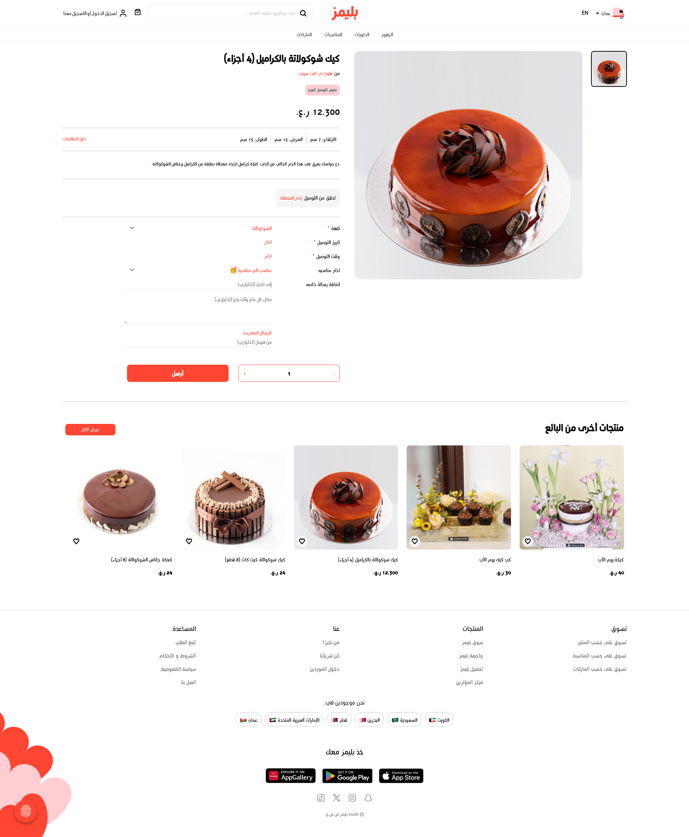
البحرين (373, 719)
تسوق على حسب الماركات (600, 669)
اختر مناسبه (329, 270)
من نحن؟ (331, 642)
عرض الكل (90, 429)
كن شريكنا (330, 655)
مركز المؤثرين (469, 682)
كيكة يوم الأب (611, 559)
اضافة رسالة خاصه (323, 284)
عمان (252, 719)
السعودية (408, 719)
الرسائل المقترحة (257, 333)
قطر (342, 719)
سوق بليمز (472, 642)
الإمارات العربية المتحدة (297, 719)
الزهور (387, 34)
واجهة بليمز (471, 655)
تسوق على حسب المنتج (602, 642)
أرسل (177, 373)
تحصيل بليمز (471, 669)
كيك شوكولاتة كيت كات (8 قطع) (255, 559)
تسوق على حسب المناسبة (600, 655)
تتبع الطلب (185, 642)
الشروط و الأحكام (177, 655)
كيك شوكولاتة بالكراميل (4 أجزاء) (368, 559)
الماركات (304, 34)
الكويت (442, 719)
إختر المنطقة (291, 198)
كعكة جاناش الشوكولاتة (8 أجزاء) (142, 559)
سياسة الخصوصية (178, 669)
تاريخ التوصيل (326, 242)
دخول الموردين (325, 669)
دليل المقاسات (74, 139)
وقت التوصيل (326, 256)
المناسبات (333, 34)
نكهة (333, 228)
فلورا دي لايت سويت (316, 73)
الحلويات (362, 34)
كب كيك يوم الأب (495, 559)
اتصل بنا (188, 682)
